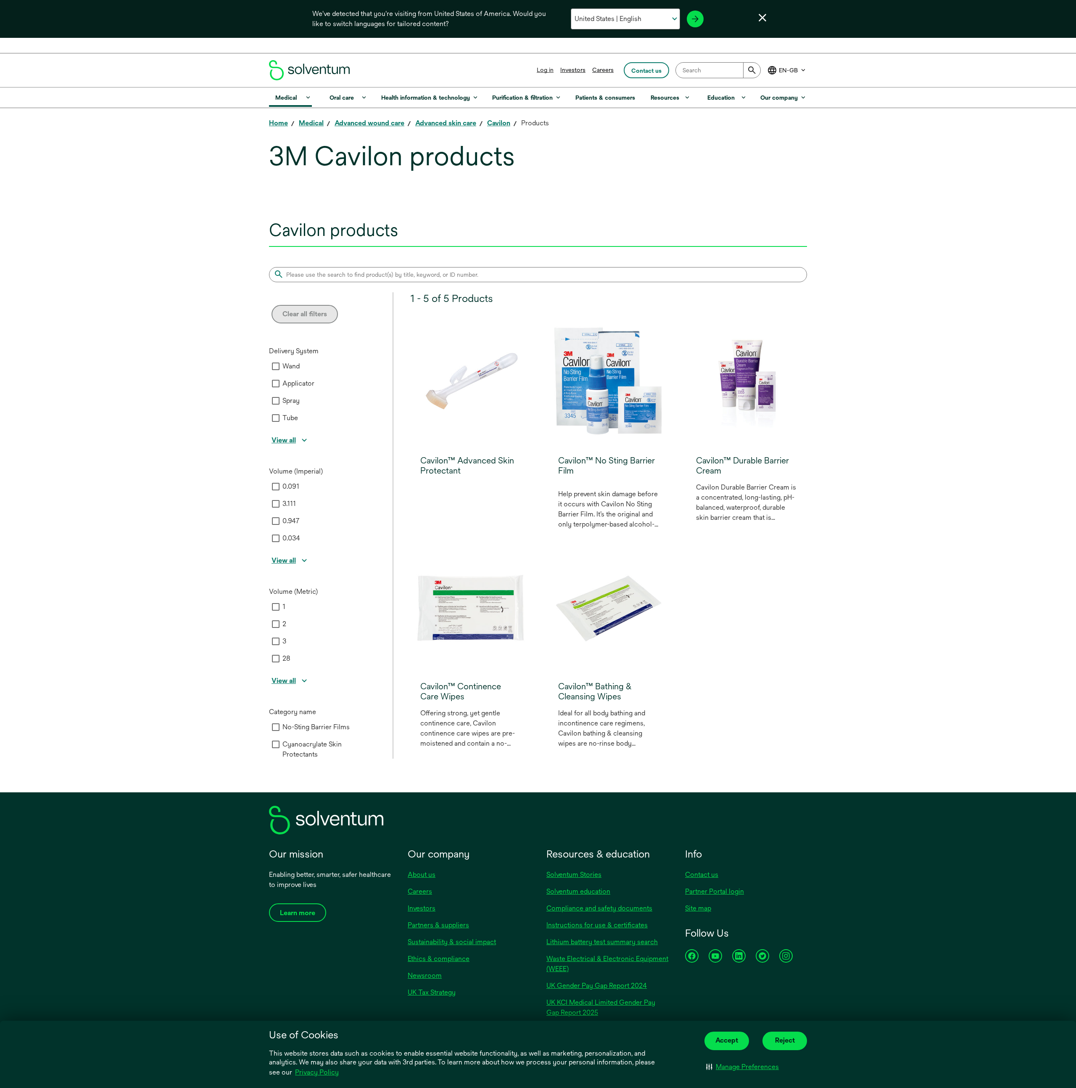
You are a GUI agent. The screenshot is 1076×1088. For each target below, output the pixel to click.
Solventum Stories (573, 875)
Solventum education (578, 891)
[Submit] (752, 70)
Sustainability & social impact (452, 942)
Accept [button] (726, 1040)
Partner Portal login (714, 891)
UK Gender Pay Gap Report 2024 (596, 986)
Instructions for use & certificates (597, 925)
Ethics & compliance (438, 959)
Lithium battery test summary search (602, 942)
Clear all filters (304, 314)
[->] (695, 19)
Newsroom (425, 975)
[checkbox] (276, 366)
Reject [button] (785, 1040)
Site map (698, 908)
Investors (572, 69)
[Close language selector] (762, 18)
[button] (742, 1067)
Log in (545, 69)
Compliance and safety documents (599, 908)
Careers (603, 69)
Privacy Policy (317, 1073)
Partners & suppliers (438, 925)
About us (421, 875)
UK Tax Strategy (432, 992)
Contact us (701, 875)
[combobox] (718, 70)
